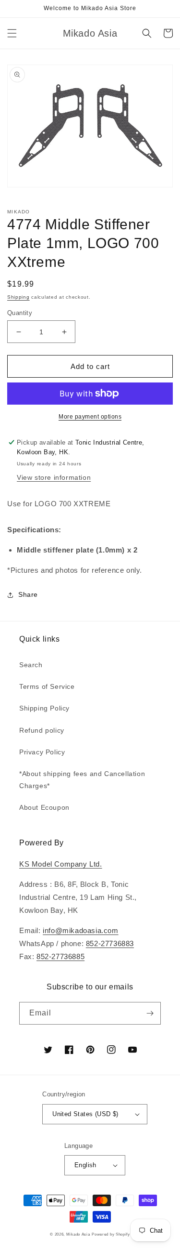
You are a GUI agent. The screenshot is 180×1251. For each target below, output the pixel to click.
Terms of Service (47, 686)
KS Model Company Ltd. (60, 864)
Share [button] (28, 594)
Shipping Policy (44, 708)
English (85, 1165)
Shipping (18, 297)
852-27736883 (110, 943)
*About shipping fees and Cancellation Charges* (82, 780)
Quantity (19, 312)
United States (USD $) (85, 1114)
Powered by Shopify (111, 1234)
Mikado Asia (78, 1234)
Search (31, 665)
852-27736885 (60, 956)
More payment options (90, 416)
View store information (54, 477)
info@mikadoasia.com (80, 930)
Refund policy (41, 730)
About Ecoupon (44, 807)
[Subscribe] (149, 1013)
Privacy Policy (42, 752)
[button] (12, 33)
